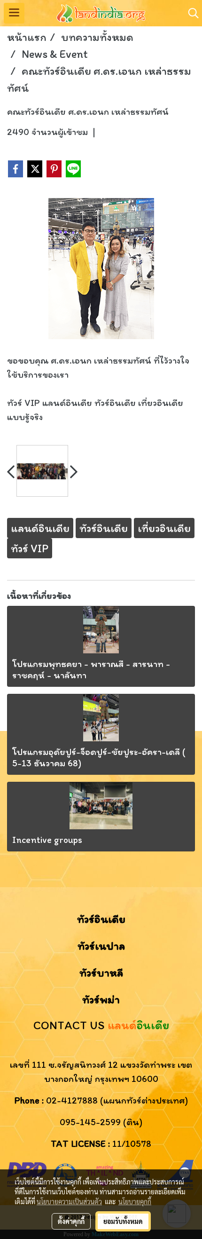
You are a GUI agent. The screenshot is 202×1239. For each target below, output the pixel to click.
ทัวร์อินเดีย (101, 919)
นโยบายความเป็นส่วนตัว (69, 1201)
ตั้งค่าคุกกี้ (71, 1221)
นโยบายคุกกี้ (134, 1201)
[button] (190, 13)
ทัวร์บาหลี (101, 972)
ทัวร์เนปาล (101, 946)
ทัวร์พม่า (101, 999)
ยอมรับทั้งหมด (123, 1221)
